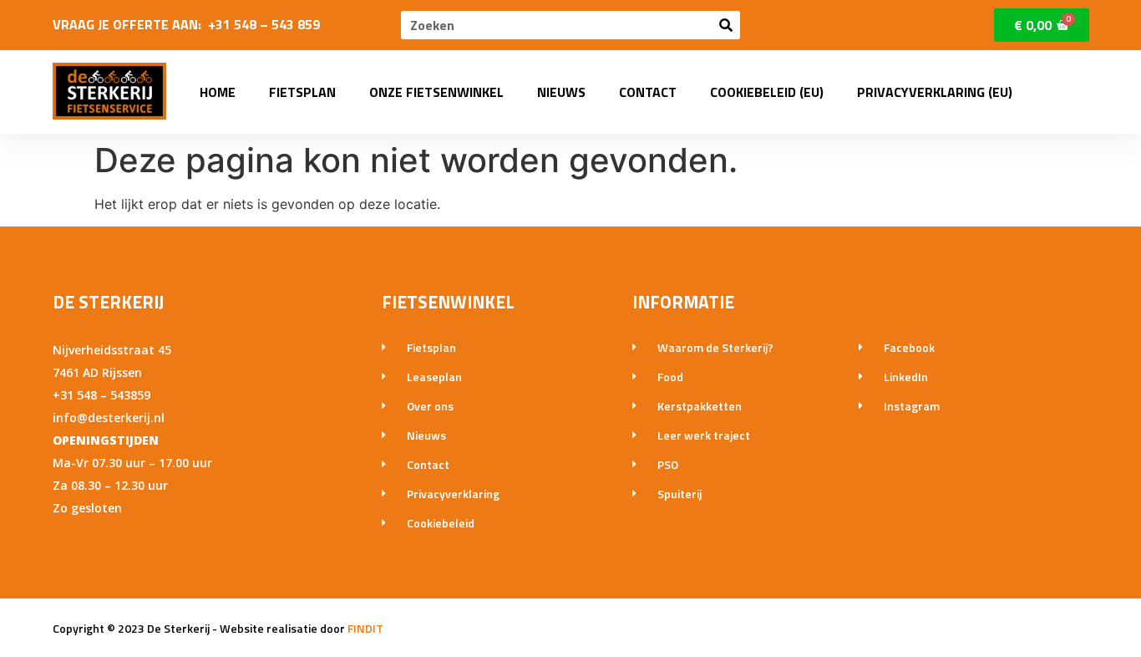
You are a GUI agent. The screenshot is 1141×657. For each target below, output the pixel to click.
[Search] (726, 25)
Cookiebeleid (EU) (767, 92)
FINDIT (365, 628)
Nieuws (561, 92)
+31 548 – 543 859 (264, 24)
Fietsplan (302, 92)
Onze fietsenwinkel (436, 92)
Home (218, 92)
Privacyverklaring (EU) (934, 92)
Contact (648, 92)
